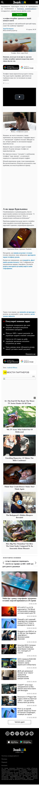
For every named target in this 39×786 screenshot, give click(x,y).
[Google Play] (25, 742)
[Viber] (17, 733)
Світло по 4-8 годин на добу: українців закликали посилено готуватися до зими (17, 341)
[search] (2, 2)
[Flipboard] (27, 733)
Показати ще (31, 354)
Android (9, 367)
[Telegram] (12, 733)
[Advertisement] (19, 187)
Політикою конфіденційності (26, 8)
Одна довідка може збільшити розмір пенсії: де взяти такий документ (20, 348)
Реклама (4, 759)
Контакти (4, 765)
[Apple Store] (13, 742)
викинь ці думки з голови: (23, 253)
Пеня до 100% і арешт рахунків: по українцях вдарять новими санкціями (20, 334)
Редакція (4, 762)
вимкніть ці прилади (27, 312)
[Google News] (22, 733)
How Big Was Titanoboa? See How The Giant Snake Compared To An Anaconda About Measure (19, 546)
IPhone (15, 367)
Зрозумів (19, 14)
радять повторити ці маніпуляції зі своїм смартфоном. (17, 267)
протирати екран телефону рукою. (19, 256)
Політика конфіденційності (10, 756)
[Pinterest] (32, 733)
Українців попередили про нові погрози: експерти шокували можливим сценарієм (18, 327)
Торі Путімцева (8, 28)
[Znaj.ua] (19, 2)
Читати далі (19, 722)
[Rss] (8, 733)
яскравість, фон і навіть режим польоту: (19, 261)
